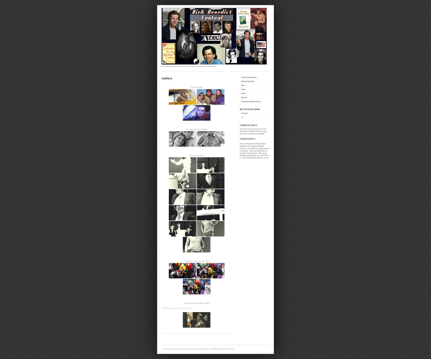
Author (243, 89)
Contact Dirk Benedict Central (251, 101)
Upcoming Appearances (249, 77)
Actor (243, 85)
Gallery (243, 93)
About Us (244, 97)
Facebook (244, 113)
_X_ (242, 117)
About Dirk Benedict (247, 81)
